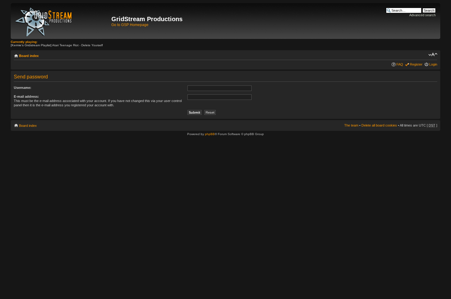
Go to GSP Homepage (129, 25)
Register (416, 64)
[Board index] (61, 21)
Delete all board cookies (379, 125)
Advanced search (422, 15)
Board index (29, 56)
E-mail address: (26, 96)
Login (433, 64)
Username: (22, 87)
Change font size (432, 54)
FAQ (399, 64)
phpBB (210, 134)
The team (351, 125)
